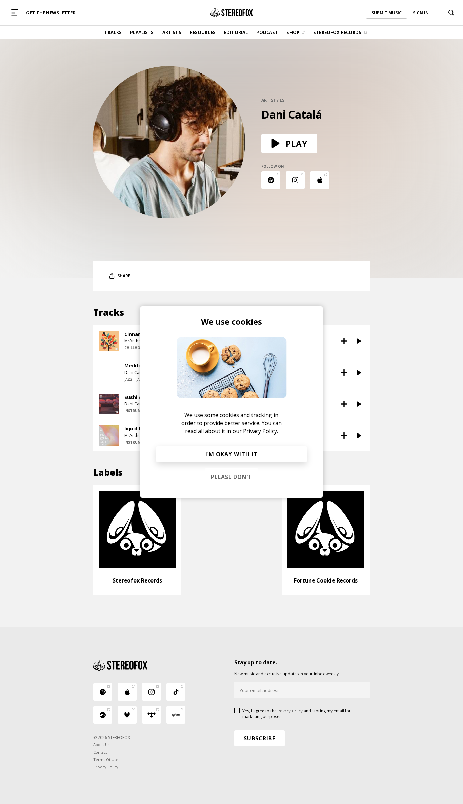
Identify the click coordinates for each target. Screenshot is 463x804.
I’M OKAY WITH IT (231, 454)
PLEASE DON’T (231, 477)
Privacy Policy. (260, 431)
